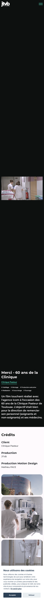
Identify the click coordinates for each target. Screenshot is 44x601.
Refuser (32, 595)
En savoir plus (16, 589)
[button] (41, 4)
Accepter (12, 595)
